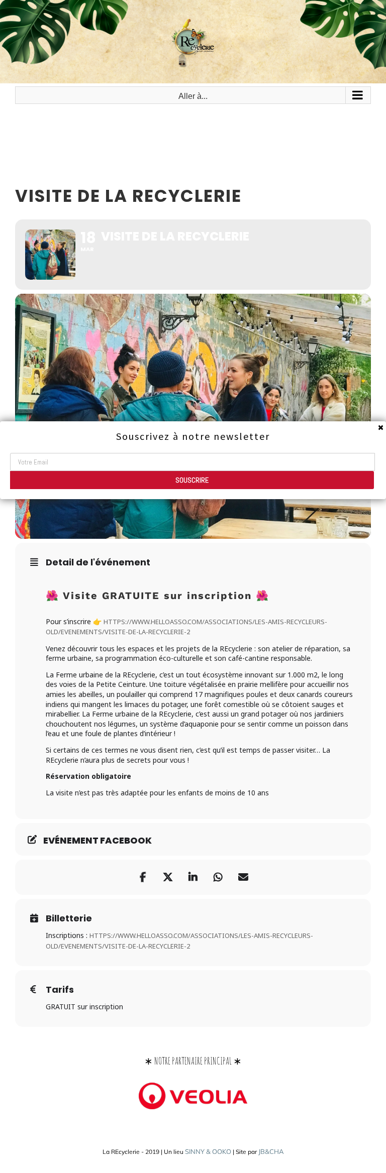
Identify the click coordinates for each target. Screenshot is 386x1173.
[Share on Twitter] (167, 877)
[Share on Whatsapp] (218, 877)
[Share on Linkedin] (193, 877)
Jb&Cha (271, 1151)
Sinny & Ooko (208, 1151)
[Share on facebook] (142, 877)
